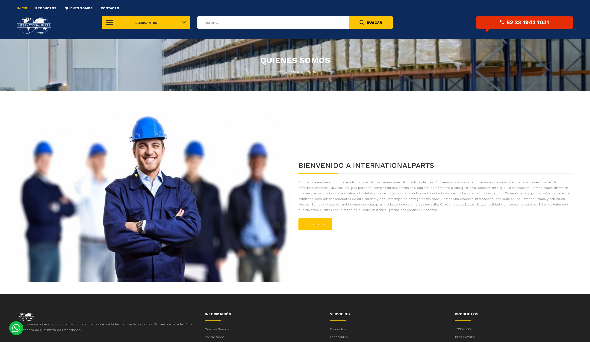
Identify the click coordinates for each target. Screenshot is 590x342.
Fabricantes (339, 337)
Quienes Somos (79, 8)
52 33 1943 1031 (528, 22)
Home (278, 72)
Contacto (110, 8)
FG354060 (463, 329)
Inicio (22, 8)
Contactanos (315, 224)
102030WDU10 (465, 337)
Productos (45, 8)
